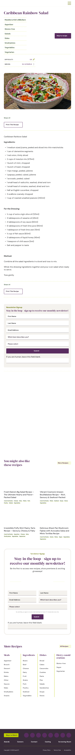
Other (6, 680)
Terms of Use (57, 750)
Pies (41, 680)
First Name (12, 316)
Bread (42, 661)
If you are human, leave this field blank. (23, 357)
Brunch (6, 665)
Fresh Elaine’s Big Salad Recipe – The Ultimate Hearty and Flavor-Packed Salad (19, 495)
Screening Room (64, 742)
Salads (7, 34)
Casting (48, 742)
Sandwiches (44, 688)
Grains (51, 536)
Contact (34, 742)
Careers (20, 742)
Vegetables (10, 47)
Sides (7, 38)
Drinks (6, 672)
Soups (61, 500)
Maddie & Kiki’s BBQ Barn (15, 20)
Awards (7, 742)
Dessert (7, 668)
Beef (24, 665)
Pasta (42, 676)
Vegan (60, 536)
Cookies (43, 672)
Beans (25, 661)
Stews (66, 500)
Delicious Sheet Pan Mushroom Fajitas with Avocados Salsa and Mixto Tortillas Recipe (54, 531)
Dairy (20, 500)
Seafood (56, 500)
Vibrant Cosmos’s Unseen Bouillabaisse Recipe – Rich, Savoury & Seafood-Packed (52, 495)
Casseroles (44, 668)
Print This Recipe (12, 125)
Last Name (12, 323)
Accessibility (67, 750)
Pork (29, 500)
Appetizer (9, 24)
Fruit (24, 676)
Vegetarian (9, 52)
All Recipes (64, 646)
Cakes (42, 665)
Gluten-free (10, 29)
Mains (24, 500)
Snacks (6, 696)
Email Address (13, 330)
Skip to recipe (62, 36)
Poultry (6, 502)
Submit (36, 351)
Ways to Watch (11, 735)
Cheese (16, 500)
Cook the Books (8, 500)
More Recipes (63, 463)
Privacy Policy (46, 750)
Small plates (10, 43)
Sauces (7, 684)
